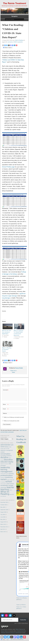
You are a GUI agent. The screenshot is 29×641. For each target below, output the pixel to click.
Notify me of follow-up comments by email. (14, 417)
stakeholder (3, 487)
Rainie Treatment (20, 629)
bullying (6, 446)
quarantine (20, 42)
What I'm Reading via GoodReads (21, 439)
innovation (3, 465)
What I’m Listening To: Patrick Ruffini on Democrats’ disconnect (18, 333)
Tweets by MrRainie (21, 604)
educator (4, 461)
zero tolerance (3, 496)
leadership (5, 467)
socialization (4, 485)
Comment (5, 390)
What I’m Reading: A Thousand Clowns (7, 349)
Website (5, 413)
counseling (3, 455)
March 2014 (3, 531)
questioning (9, 477)
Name (5, 404)
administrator (5, 444)
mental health (3, 473)
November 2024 (4, 502)
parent (7, 473)
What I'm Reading (19, 40)
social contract (10, 483)
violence (10, 490)
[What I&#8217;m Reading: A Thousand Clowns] (7, 343)
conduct (2, 452)
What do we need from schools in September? (6, 332)
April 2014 (2, 529)
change (9, 446)
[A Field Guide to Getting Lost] (20, 470)
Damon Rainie (19, 368)
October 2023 (3, 504)
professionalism (6, 475)
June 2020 (2, 517)
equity (10, 461)
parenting (11, 473)
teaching (4, 489)
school (8, 481)
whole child (12, 494)
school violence (3, 483)
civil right (7, 448)
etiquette (2, 463)
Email (5, 409)
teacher (10, 487)
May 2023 (2, 507)
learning (3, 469)
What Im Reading (4, 492)
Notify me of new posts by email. (11, 420)
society (11, 485)
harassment (6, 463)
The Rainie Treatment (14, 3)
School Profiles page (8, 167)
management (6, 471)
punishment (2, 477)
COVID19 (15, 42)
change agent (3, 448)
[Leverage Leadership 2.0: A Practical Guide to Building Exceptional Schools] (20, 533)
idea (10, 463)
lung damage (6, 298)
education (8, 459)
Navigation (15, 16)
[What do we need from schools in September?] (7, 326)
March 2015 (3, 524)
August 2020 (3, 512)
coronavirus (10, 42)
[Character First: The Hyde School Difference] (20, 495)
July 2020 (2, 514)
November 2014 (4, 526)
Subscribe (23, 620)
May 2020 (2, 519)
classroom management (6, 450)
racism (3, 479)
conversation (5, 453)
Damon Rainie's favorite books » (21, 537)
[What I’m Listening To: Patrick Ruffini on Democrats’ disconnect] (19, 326)
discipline (4, 457)
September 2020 (4, 509)
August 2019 (3, 522)
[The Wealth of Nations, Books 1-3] (20, 508)
